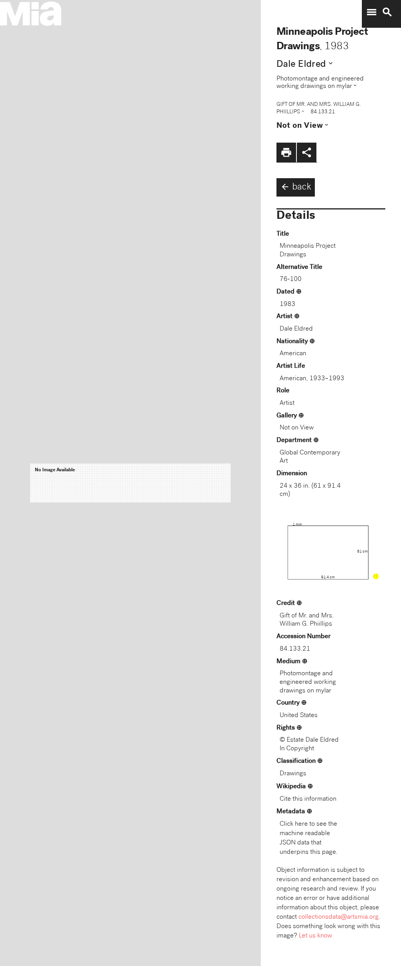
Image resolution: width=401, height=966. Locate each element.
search (387, 12)
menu (372, 12)
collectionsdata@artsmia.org (338, 917)
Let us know (315, 936)
